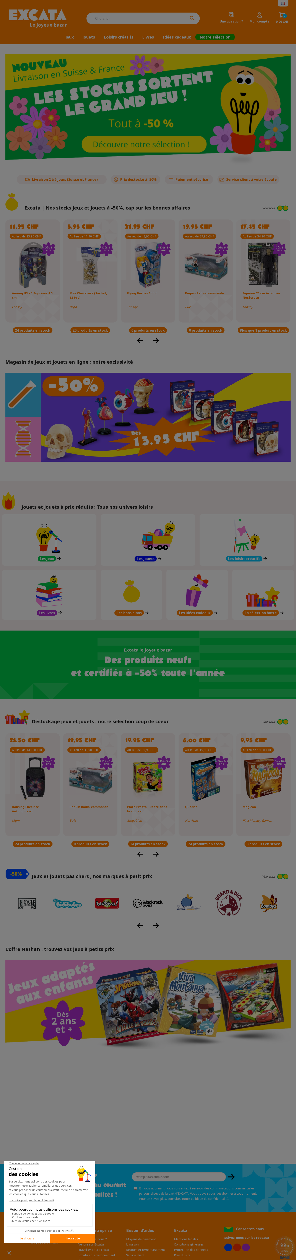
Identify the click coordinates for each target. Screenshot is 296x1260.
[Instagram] (237, 1247)
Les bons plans (129, 612)
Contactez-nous (250, 1228)
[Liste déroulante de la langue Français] (283, 3)
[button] (244, 208)
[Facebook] (228, 1247)
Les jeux (47, 558)
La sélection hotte (261, 612)
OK (231, 1176)
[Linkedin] (246, 1247)
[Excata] (40, 18)
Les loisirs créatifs (244, 558)
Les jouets (146, 558)
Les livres (47, 612)
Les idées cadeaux (195, 612)
